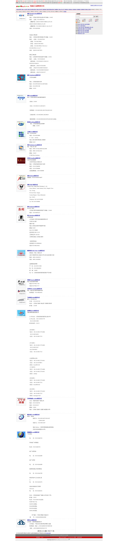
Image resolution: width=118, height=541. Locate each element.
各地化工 (93, 9)
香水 (37, 1)
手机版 (64, 11)
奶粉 (59, 2)
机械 (61, 1)
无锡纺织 (66, 9)
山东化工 (20, 11)
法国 (97, 19)
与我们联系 (48, 533)
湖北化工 (24, 11)
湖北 (81, 28)
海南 (90, 28)
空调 (48, 1)
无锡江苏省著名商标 (31, 9)
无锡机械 (44, 9)
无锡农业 (70, 9)
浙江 (83, 27)
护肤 (42, 1)
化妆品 (34, 1)
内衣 (32, 1)
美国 (78, 19)
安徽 (86, 27)
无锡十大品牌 (24, 9)
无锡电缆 (83, 9)
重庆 (79, 30)
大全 (71, 2)
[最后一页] (47, 531)
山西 (86, 24)
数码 (23, 2)
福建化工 (57, 11)
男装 (21, 1)
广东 (86, 28)
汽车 (21, 2)
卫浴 (42, 2)
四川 (81, 30)
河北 (83, 24)
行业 (59, 1)
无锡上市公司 (61, 9)
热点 (69, 2)
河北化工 (28, 11)
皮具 (26, 1)
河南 (79, 28)
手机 (26, 2)
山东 (92, 27)
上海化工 (41, 11)
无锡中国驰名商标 (50, 9)
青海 (83, 32)
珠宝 (44, 1)
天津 (81, 24)
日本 (91, 19)
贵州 (83, 30)
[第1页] (39, 531)
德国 (85, 20)
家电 (46, 1)
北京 (79, 24)
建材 (48, 2)
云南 (86, 30)
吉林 (81, 25)
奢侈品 (34, 2)
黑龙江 (84, 25)
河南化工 (45, 11)
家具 (46, 2)
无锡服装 (79, 9)
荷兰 (97, 20)
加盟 (65, 2)
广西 (88, 28)
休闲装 (28, 2)
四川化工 (37, 11)
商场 (71, 1)
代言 (67, 1)
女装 (23, 1)
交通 (19, 2)
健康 (55, 2)
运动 (57, 1)
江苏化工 (97, 9)
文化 (40, 2)
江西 (90, 27)
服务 (57, 2)
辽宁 (79, 25)
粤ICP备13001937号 (51, 539)
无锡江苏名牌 (39, 9)
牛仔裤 (28, 1)
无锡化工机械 (88, 9)
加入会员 (100, 5)
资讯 (65, 1)
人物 (67, 2)
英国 (91, 20)
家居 (44, 2)
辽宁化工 (49, 11)
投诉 (69, 1)
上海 (79, 27)
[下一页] (52, 531)
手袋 (37, 2)
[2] (42, 531)
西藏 (88, 30)
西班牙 (78, 22)
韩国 (85, 19)
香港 (79, 33)
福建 (88, 27)
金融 (53, 2)
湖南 (83, 28)
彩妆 (40, 1)
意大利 (78, 20)
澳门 (81, 33)
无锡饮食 (74, 9)
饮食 (50, 1)
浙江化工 (53, 11)
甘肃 (81, 32)
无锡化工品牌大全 (94, 5)
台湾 (83, 33)
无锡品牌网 (18, 9)
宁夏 (86, 32)
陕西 (79, 32)
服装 (19, 1)
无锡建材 (56, 9)
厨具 (50, 2)
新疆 (88, 32)
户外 (32, 2)
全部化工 (61, 11)
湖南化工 (33, 11)
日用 (55, 1)
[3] (43, 531)
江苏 (81, 27)
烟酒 (53, 1)
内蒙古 (88, 24)
